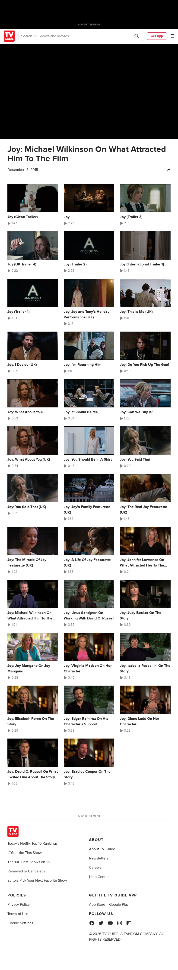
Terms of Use (17, 913)
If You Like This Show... (25, 852)
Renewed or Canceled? (26, 871)
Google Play (119, 904)
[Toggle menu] (172, 36)
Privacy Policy (18, 904)
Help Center (99, 877)
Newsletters (98, 858)
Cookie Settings (20, 923)
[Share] (169, 170)
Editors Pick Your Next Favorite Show (37, 880)
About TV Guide (102, 849)
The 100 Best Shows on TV (29, 862)
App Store (97, 904)
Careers (95, 867)
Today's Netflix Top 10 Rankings (32, 843)
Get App (157, 36)
